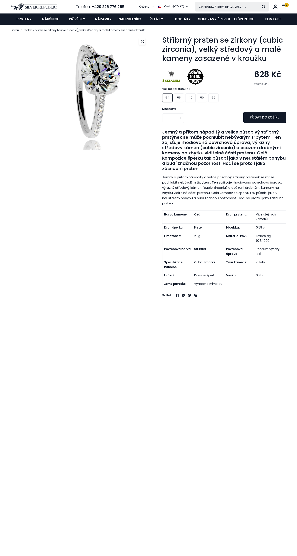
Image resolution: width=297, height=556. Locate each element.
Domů (15, 30)
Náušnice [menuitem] (50, 19)
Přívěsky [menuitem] (77, 19)
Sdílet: (167, 295)
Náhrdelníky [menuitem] (129, 19)
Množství (169, 109)
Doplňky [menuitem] (183, 19)
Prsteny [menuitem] (24, 19)
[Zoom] (142, 41)
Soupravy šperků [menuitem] (214, 19)
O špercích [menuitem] (244, 19)
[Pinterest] (189, 295)
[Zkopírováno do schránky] (195, 295)
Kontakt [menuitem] (273, 19)
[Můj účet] (275, 6)
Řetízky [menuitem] (156, 19)
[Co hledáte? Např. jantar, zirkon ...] (263, 7)
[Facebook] (177, 295)
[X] (183, 295)
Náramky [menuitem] (103, 19)
